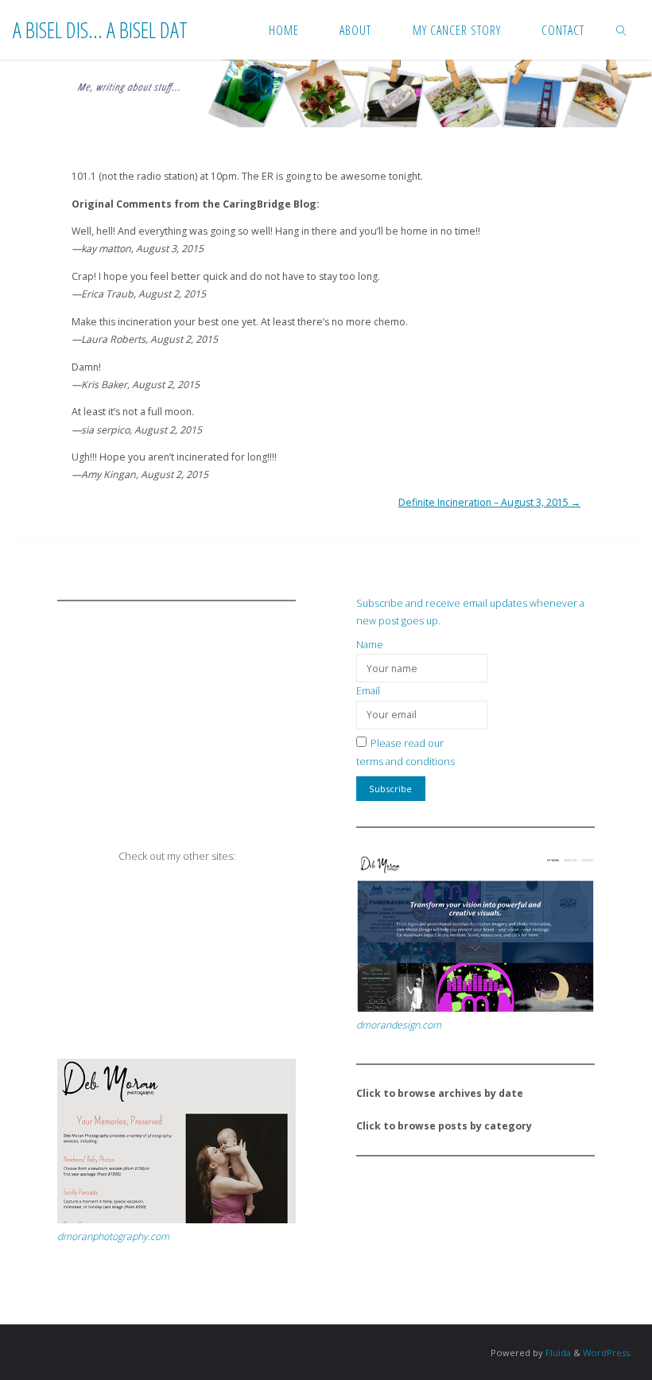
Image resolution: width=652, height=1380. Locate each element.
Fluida (557, 1353)
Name (369, 644)
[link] (622, 30)
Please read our (407, 743)
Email (368, 691)
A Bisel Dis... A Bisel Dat (100, 29)
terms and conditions (405, 761)
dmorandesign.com (398, 1025)
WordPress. (607, 1353)
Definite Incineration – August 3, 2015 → (489, 502)
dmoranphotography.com (113, 1236)
